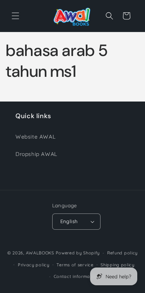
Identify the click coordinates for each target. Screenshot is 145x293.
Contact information (76, 276)
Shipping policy (118, 265)
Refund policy (122, 253)
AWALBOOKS (40, 253)
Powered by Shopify (78, 253)
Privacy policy (33, 265)
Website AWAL (35, 136)
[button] (15, 15)
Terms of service (74, 265)
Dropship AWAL (36, 154)
